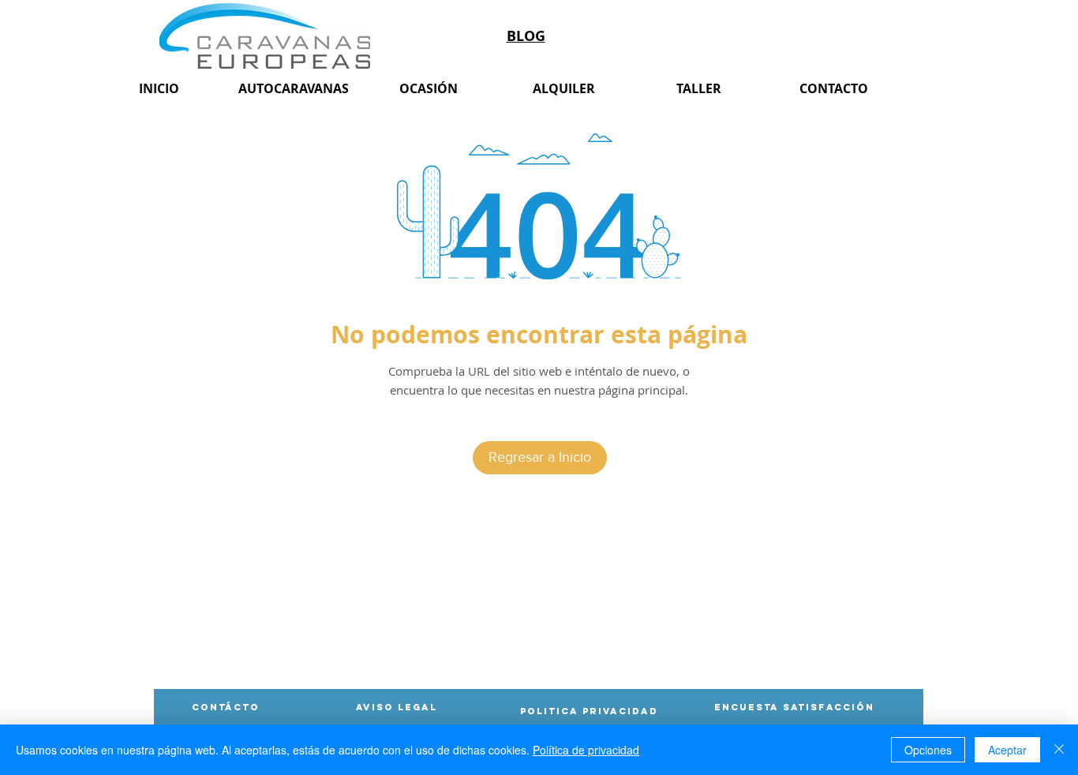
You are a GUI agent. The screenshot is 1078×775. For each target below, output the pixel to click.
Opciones (928, 750)
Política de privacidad (586, 750)
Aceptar (1007, 750)
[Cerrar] (1059, 749)
